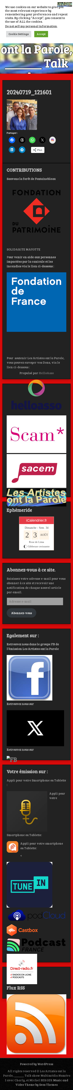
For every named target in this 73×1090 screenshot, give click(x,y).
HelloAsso (46, 373)
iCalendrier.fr (36, 520)
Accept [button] (41, 34)
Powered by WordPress (36, 1064)
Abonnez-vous (21, 613)
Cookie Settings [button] (19, 34)
